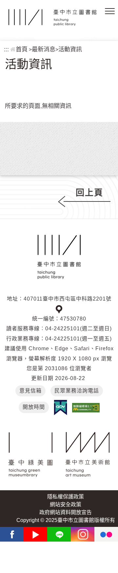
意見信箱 (30, 390)
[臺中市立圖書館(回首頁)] (52, 17)
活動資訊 (70, 49)
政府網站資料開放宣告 (65, 512)
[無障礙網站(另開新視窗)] (86, 407)
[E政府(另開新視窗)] (60, 407)
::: (6, 49)
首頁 (22, 49)
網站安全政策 (65, 504)
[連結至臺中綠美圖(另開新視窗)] (30, 454)
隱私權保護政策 (65, 496)
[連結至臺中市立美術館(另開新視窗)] (88, 454)
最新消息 (43, 49)
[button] (110, 11)
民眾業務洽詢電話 (76, 390)
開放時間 (34, 407)
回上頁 (89, 193)
